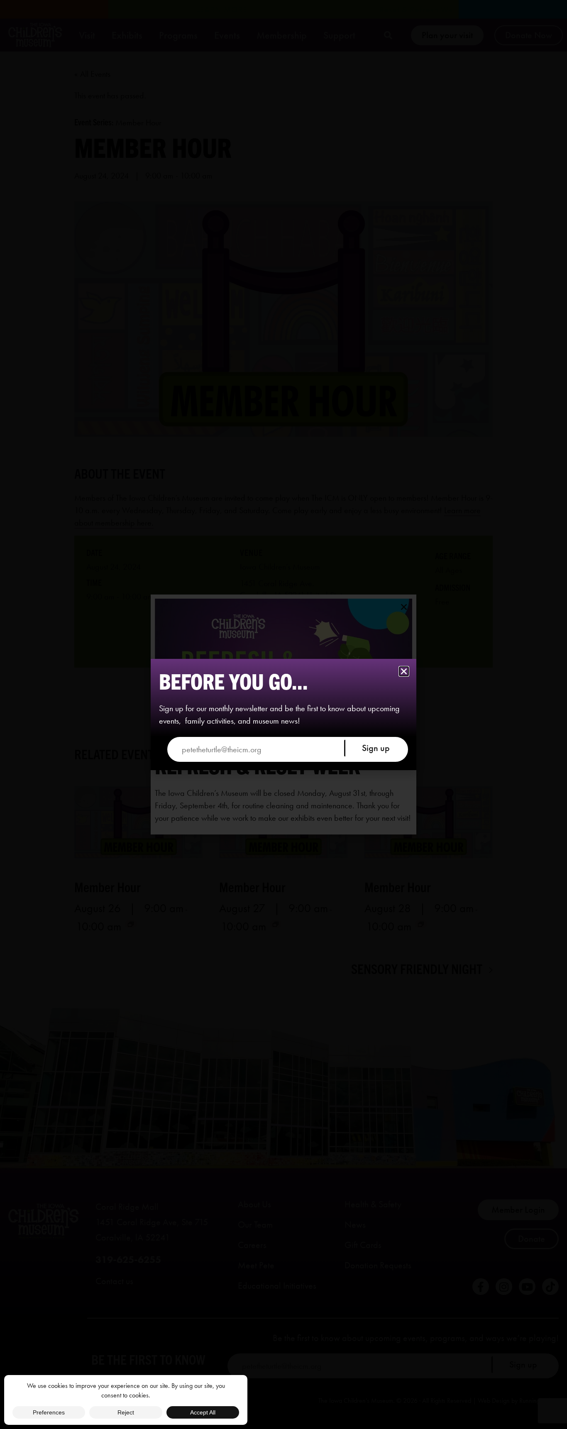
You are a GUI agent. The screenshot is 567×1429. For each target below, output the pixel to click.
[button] (404, 671)
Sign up (376, 748)
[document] (283, 714)
